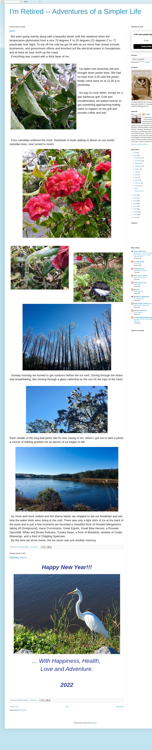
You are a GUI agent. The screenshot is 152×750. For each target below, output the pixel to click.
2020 (135, 198)
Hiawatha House (139, 269)
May (136, 175)
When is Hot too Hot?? (140, 277)
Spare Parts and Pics (141, 276)
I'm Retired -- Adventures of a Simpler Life (75, 11)
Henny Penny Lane (140, 283)
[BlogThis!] (44, 547)
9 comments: (33, 700)
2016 (135, 209)
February (138, 183)
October (137, 163)
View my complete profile (139, 144)
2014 (135, 215)
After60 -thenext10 (140, 310)
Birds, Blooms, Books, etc (142, 303)
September (138, 166)
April (136, 177)
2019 (135, 201)
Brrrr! (12, 30)
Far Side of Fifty (139, 262)
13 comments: (34, 547)
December (138, 158)
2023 (135, 153)
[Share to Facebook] (48, 547)
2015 (135, 212)
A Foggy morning (138, 298)
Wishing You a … (19, 557)
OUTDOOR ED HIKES (140, 270)
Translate (147, 62)
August (137, 169)
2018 (135, 203)
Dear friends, (137, 284)
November (138, 161)
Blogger (94, 723)
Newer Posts (14, 707)
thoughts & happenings (141, 296)
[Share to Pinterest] (51, 547)
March (137, 180)
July (136, 172)
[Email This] (42, 547)
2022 (135, 155)
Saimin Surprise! (138, 291)
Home (67, 707)
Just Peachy (137, 263)
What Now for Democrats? (141, 305)
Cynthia (147, 114)
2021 (135, 195)
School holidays (138, 312)
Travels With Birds (140, 251)
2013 (135, 217)
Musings (136, 289)
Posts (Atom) (22, 710)
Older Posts (120, 707)
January (138, 186)
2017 (135, 206)
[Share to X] (46, 547)
